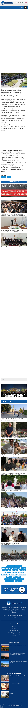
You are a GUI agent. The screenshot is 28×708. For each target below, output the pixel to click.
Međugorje (22, 570)
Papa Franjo (20, 572)
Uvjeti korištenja (14, 630)
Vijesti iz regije (20, 579)
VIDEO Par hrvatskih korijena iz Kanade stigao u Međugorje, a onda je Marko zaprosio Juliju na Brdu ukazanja (13, 509)
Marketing (14, 628)
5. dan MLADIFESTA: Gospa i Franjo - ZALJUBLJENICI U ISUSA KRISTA (13, 561)
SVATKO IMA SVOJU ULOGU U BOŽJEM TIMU (18, 662)
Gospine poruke (7, 570)
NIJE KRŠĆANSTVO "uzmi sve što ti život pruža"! (18, 692)
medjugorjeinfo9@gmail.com (16, 705)
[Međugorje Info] (7, 2)
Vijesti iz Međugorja (9, 579)
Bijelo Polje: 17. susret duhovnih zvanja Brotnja (11, 246)
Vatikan (9, 576)
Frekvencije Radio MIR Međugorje (14, 634)
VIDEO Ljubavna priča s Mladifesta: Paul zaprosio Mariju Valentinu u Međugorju (13, 455)
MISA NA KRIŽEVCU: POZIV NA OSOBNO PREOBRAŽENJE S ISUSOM (10, 543)
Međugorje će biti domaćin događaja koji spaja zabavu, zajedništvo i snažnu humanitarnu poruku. (12, 198)
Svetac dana (13, 574)
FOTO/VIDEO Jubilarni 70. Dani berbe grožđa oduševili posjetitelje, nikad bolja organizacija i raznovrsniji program (13, 215)
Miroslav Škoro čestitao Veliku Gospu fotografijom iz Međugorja (13, 438)
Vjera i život (19, 581)
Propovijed (5, 574)
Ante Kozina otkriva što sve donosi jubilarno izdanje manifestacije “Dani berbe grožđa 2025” (12, 231)
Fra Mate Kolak (16, 568)
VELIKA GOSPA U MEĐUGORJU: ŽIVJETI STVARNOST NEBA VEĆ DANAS (12, 419)
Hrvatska (15, 570)
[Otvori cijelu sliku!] (14, 80)
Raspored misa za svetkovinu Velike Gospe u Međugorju (11, 491)
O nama (14, 626)
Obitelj (13, 572)
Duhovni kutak (11, 566)
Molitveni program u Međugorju (14, 632)
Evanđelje (19, 566)
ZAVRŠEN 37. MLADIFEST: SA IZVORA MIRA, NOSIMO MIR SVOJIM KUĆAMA (14, 526)
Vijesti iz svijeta (10, 581)
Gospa (24, 568)
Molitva (7, 572)
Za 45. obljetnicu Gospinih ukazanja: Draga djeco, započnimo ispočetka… (17, 654)
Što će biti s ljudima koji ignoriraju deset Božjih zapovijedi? (18, 676)
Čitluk (9, 177)
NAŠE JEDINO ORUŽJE (15, 684)
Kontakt (14, 635)
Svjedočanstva (22, 574)
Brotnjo (4, 177)
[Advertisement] (14, 25)
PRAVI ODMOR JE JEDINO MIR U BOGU (18, 645)
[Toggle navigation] (25, 7)
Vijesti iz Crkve (17, 576)
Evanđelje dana (6, 568)
